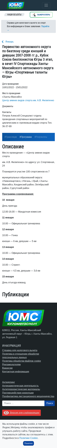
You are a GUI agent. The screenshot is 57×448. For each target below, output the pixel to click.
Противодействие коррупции (18, 393)
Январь (9, 41)
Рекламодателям (11, 364)
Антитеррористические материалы (21, 389)
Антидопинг (8, 382)
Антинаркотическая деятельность (20, 385)
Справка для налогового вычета (19, 350)
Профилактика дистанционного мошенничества (28, 396)
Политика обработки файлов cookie (21, 361)
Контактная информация (15, 371)
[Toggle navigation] (46, 5)
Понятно (28, 443)
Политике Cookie (28, 438)
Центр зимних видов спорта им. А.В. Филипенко (28, 100)
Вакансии (7, 368)
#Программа (26, 137)
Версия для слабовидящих (24, 412)
